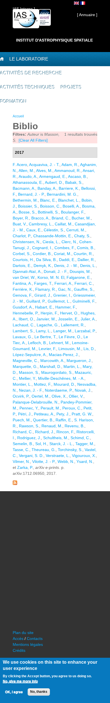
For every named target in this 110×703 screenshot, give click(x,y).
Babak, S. (73, 182)
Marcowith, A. (52, 360)
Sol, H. (41, 443)
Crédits (19, 650)
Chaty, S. (82, 236)
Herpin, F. (49, 313)
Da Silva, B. (46, 259)
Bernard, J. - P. (31, 194)
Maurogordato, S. (56, 372)
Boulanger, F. (72, 212)
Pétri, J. (25, 414)
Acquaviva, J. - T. (44, 164)
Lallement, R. (73, 325)
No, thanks (38, 692)
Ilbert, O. (26, 319)
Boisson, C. (50, 206)
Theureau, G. (44, 449)
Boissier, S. (28, 206)
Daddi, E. (67, 259)
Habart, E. (44, 307)
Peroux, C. (71, 408)
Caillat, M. (63, 224)
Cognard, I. (42, 247)
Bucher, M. (81, 218)
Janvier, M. (46, 319)
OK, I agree (14, 692)
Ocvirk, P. (21, 396)
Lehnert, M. (59, 342)
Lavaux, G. (22, 337)
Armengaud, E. (52, 176)
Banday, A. (47, 188)
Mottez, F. (42, 384)
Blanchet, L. (68, 200)
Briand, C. (60, 218)
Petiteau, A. (44, 414)
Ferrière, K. (23, 289)
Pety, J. (62, 414)
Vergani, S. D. (31, 455)
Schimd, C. (80, 437)
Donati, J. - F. (55, 271)
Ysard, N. (84, 461)
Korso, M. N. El (51, 277)
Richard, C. (23, 432)
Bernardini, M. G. (62, 194)
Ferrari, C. (83, 283)
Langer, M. (62, 331)
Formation (13, 101)
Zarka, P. (25, 467)
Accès (18, 638)
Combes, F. (64, 247)
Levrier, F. (47, 348)
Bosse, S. (27, 212)
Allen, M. (26, 170)
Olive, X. (59, 396)
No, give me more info (20, 681)
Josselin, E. (68, 319)
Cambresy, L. (40, 224)
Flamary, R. (45, 289)
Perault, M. (50, 408)
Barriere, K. (69, 188)
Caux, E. (33, 230)
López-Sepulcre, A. (30, 354)
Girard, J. (42, 295)
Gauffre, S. (83, 289)
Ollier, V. (76, 396)
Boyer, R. (21, 218)
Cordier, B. (42, 253)
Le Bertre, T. (45, 337)
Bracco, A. (40, 218)
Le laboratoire (28, 59)
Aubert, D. (54, 182)
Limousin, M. (69, 348)
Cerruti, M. (75, 230)
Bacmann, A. (24, 188)
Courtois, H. (23, 259)
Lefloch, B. (37, 342)
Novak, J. (83, 390)
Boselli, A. (71, 206)
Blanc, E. (48, 200)
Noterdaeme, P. (58, 390)
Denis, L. (88, 265)
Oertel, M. (40, 396)
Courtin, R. (83, 253)
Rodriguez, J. (29, 437)
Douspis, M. (80, 271)
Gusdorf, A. (23, 307)
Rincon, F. (65, 432)
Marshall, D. (50, 366)
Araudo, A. (28, 176)
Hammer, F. (65, 307)
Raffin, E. (64, 420)
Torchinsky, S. (70, 449)
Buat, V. (20, 224)
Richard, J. (44, 432)
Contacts (35, 638)
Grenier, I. (62, 295)
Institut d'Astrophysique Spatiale (54, 40)
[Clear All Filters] (33, 140)
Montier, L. (22, 384)
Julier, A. (88, 319)
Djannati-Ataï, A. (27, 271)
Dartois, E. (22, 265)
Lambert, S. (23, 331)
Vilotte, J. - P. (43, 461)
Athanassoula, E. (28, 182)
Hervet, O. (69, 313)
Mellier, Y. (27, 378)
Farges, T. (43, 283)
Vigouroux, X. (84, 455)
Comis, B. (85, 247)
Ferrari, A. (63, 283)
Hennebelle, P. (25, 313)
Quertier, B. (43, 420)
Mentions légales (28, 644)
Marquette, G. (25, 366)
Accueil (18, 116)
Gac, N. (65, 289)
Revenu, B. (74, 426)
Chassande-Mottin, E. (52, 236)
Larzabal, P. (85, 331)
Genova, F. (22, 295)
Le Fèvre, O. (70, 337)
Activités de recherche (31, 73)
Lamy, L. (43, 331)
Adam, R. (69, 164)
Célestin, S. (54, 230)
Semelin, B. (23, 443)
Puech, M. (22, 420)
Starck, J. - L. (61, 443)
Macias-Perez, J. (64, 354)
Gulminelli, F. (83, 301)
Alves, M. (44, 170)
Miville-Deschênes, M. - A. (61, 378)
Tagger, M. (84, 443)
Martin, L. (71, 366)
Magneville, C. (25, 360)
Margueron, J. (79, 360)
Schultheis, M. (55, 437)
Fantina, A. (22, 283)
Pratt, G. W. (82, 414)
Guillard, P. (35, 301)
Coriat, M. (62, 253)
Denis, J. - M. (66, 265)
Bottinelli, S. (48, 212)
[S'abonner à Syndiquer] (15, 483)
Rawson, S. (29, 426)
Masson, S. (29, 372)
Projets (71, 87)
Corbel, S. (21, 253)
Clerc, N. (69, 242)
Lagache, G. (48, 325)
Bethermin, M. (25, 200)
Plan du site (23, 632)
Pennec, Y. (28, 408)
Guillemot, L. (59, 301)
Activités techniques (27, 87)
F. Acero (20, 164)
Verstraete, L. (58, 455)
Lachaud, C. (23, 325)
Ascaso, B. (77, 176)
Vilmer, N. (21, 461)
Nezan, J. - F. (31, 390)
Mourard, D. (64, 384)
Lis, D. (89, 348)
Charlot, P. (22, 236)
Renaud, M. (51, 426)
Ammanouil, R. (67, 170)
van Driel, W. (24, 277)
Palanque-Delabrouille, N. (35, 402)
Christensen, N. (26, 242)
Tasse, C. (21, 449)
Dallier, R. (86, 259)
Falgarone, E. (79, 277)
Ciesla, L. (51, 242)
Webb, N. (66, 461)
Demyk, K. (43, 265)
